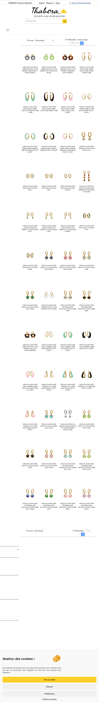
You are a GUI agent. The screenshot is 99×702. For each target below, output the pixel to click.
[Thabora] (49, 9)
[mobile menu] (7, 30)
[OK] (65, 21)
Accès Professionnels (81, 3)
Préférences (49, 693)
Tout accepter (49, 679)
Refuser (49, 686)
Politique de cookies (49, 699)
